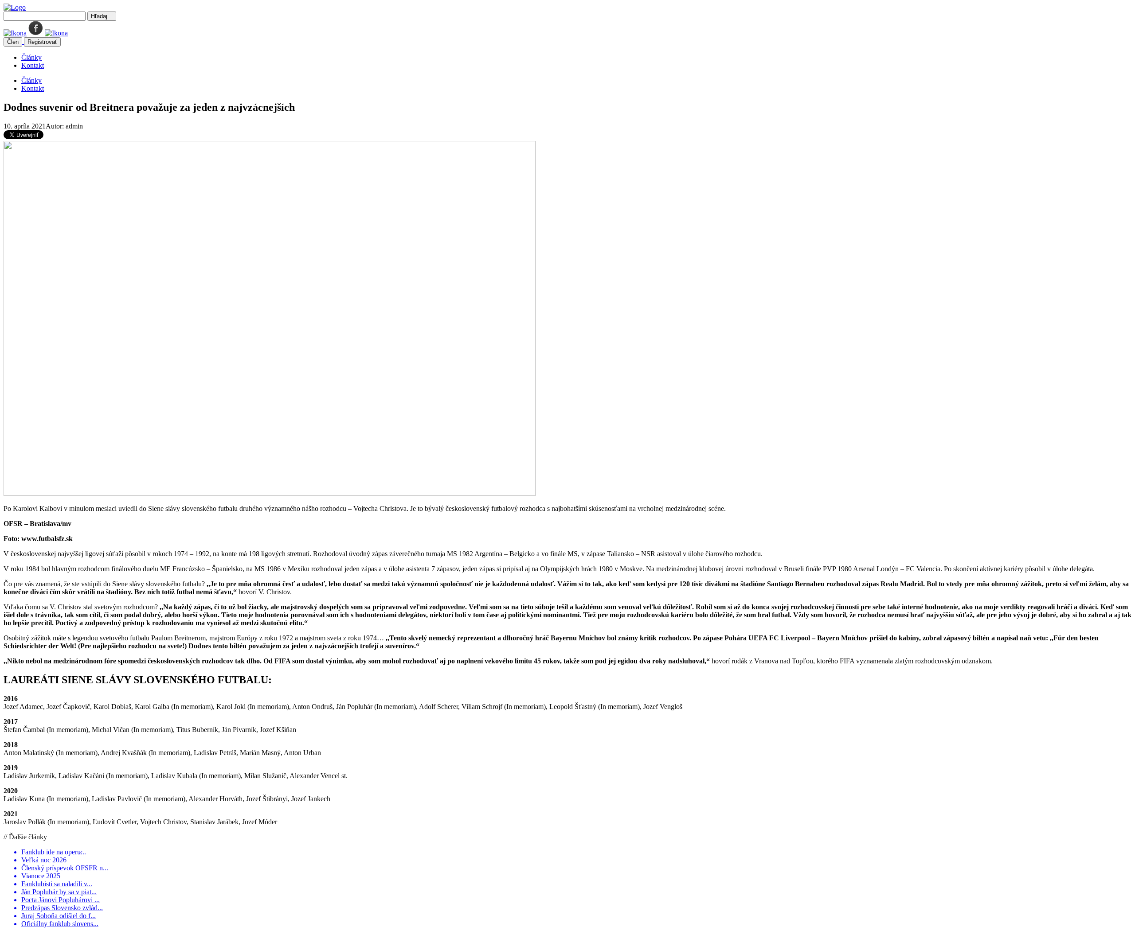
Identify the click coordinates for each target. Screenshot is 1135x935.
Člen (13, 42)
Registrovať (42, 42)
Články (31, 57)
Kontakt (32, 65)
